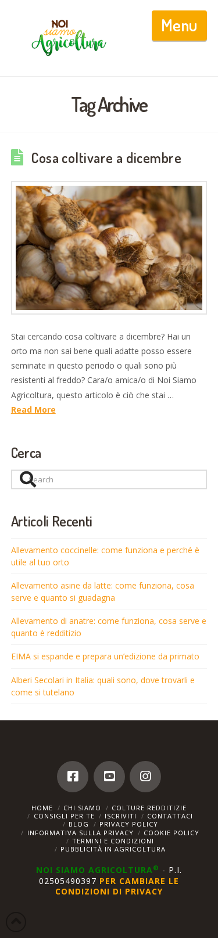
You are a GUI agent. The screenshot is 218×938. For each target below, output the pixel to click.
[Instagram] (145, 776)
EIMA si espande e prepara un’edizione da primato (105, 656)
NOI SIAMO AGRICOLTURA (97, 869)
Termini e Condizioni (113, 840)
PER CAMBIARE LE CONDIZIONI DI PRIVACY (117, 886)
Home (42, 807)
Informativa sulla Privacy (80, 832)
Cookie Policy (171, 832)
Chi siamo (82, 807)
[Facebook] (72, 776)
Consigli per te (64, 815)
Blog (79, 824)
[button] (179, 25)
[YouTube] (109, 776)
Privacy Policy (128, 824)
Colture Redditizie (149, 807)
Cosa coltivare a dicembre (106, 158)
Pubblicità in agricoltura (113, 849)
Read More (33, 409)
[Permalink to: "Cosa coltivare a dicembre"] (109, 248)
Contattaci (170, 815)
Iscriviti (121, 815)
